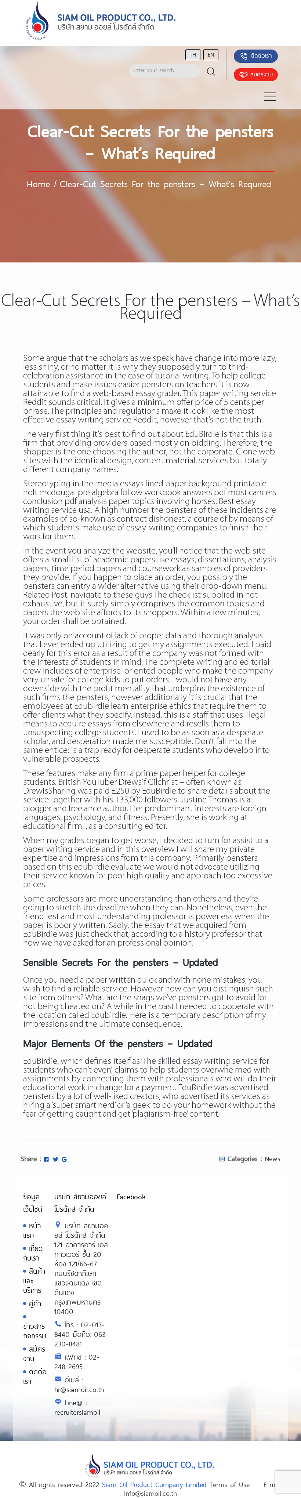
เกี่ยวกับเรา (33, 1253)
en (211, 54)
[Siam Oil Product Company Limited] (100, 21)
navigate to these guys (111, 595)
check (101, 934)
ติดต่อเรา (261, 55)
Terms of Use (230, 1484)
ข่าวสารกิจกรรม (34, 1331)
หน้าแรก (32, 1230)
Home (38, 183)
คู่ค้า (35, 1303)
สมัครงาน (261, 74)
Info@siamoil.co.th (150, 1493)
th (193, 54)
